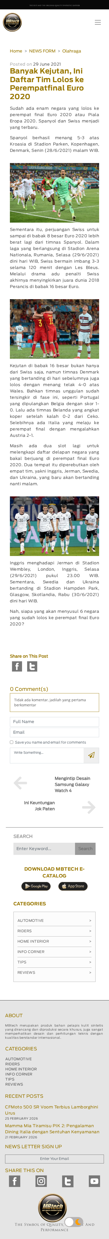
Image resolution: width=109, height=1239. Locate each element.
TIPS (9, 1079)
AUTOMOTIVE (18, 1059)
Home (16, 51)
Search (85, 849)
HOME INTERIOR (21, 1069)
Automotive (54, 921)
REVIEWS (14, 1084)
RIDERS (12, 1064)
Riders (54, 931)
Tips (54, 962)
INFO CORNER (18, 1074)
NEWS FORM (42, 51)
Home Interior (54, 941)
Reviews (54, 973)
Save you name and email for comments (50, 742)
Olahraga (71, 51)
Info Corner (54, 952)
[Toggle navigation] (98, 22)
